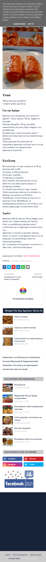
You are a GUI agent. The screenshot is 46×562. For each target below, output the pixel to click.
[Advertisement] (23, 518)
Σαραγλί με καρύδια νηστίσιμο (25, 328)
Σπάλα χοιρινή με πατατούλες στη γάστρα (28, 419)
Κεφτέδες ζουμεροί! (22, 428)
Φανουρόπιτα (19, 385)
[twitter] (33, 464)
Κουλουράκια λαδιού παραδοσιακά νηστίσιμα (28, 408)
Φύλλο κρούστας (26, 261)
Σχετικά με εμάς (35, 555)
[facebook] (12, 459)
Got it (31, 24)
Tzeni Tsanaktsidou (31, 256)
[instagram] (12, 464)
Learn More (19, 24)
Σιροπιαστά (15, 261)
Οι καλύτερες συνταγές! (23, 299)
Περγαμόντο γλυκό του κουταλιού (28, 439)
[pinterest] (33, 459)
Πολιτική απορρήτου (20, 555)
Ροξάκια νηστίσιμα (20, 317)
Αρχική (7, 555)
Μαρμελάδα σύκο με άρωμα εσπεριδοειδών (25, 397)
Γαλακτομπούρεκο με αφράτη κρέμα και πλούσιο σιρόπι (28, 339)
